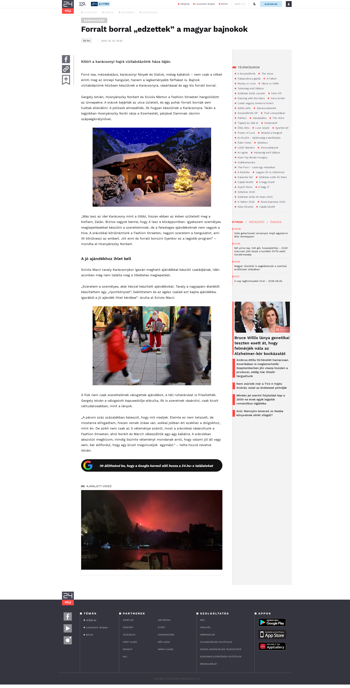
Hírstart (128, 627)
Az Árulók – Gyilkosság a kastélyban (259, 137)
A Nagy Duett (266, 182)
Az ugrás (242, 152)
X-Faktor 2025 (246, 201)
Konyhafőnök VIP (247, 113)
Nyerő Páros (244, 187)
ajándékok (127, 12)
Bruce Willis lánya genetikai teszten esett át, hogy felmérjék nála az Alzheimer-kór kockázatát (261, 345)
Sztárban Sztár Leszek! (251, 93)
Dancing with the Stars (251, 98)
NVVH (224, 4)
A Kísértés (243, 172)
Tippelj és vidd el (247, 123)
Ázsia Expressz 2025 (272, 201)
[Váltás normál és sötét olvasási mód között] (254, 4)
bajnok (109, 12)
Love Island (262, 128)
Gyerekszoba (166, 634)
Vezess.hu (129, 634)
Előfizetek (271, 4)
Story (161, 627)
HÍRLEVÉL (205, 627)
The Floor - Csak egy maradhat (256, 167)
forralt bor (90, 12)
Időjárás (185, 4)
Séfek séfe (244, 108)
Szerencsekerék (266, 108)
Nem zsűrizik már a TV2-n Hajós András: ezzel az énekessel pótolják (261, 385)
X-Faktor (271, 78)
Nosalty (128, 649)
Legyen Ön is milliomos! (270, 172)
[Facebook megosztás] (66, 59)
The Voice (267, 73)
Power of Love (246, 132)
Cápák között (245, 182)
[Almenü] (82, 4)
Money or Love (246, 83)
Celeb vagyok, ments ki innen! (255, 103)
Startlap (128, 620)
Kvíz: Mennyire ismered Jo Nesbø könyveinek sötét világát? (259, 413)
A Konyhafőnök (246, 73)
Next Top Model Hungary (252, 157)
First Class (130, 642)
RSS (202, 620)
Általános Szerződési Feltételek (221, 656)
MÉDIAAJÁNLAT (208, 664)
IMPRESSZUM (207, 634)
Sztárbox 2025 (246, 192)
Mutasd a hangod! (271, 132)
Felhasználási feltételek (216, 642)
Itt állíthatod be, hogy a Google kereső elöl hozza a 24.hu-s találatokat (156, 466)
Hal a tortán (277, 98)
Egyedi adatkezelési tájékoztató (220, 649)
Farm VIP (276, 93)
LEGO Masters (246, 147)
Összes (275, 222)
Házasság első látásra (266, 152)
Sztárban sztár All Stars (272, 177)
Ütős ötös (243, 128)
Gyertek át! (282, 128)
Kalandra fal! (245, 177)
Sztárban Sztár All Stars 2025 (255, 197)
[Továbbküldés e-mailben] (66, 69)
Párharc (242, 118)
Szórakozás (94, 20)
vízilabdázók (150, 12)
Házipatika (164, 620)
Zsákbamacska (246, 162)
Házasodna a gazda (248, 78)
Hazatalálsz (259, 118)
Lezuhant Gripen (205, 4)
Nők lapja (164, 642)
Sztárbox (262, 142)
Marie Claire (165, 649)
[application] (151, 530)
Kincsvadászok (269, 147)
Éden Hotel (244, 142)
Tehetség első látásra (250, 88)
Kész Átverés (245, 206)
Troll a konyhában (274, 113)
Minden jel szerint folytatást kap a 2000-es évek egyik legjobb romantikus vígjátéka (260, 399)
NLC (125, 656)
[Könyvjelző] (66, 80)
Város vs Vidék (270, 83)
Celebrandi (270, 123)
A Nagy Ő (263, 187)
